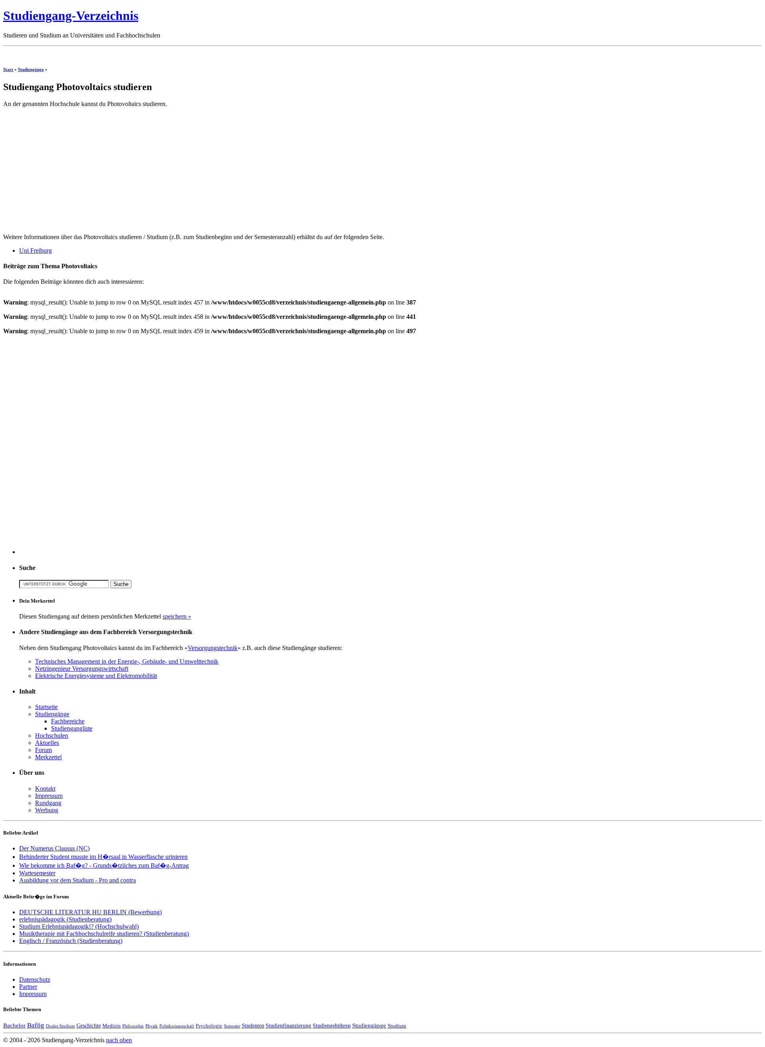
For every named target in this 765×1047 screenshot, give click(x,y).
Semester (232, 1026)
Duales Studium (60, 1026)
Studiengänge (31, 69)
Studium (397, 1026)
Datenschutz (34, 979)
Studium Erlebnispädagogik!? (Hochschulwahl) (79, 926)
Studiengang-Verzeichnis (70, 15)
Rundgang (48, 802)
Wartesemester (37, 873)
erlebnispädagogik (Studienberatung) (65, 919)
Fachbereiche (67, 721)
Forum (43, 749)
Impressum (49, 795)
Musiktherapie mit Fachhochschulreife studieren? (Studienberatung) (104, 933)
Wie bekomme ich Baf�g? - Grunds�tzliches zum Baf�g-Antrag (104, 865)
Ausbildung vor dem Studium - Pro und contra (77, 880)
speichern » (177, 616)
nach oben (119, 1040)
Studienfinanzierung (288, 1025)
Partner (28, 986)
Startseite (46, 706)
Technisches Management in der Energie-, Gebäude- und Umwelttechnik (126, 661)
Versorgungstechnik (212, 647)
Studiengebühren (332, 1025)
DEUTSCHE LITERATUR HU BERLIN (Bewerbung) (90, 912)
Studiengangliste (71, 728)
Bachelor (14, 1025)
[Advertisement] (148, 52)
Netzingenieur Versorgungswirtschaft (81, 668)
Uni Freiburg (35, 250)
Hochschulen (51, 735)
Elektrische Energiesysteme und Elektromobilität (96, 675)
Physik (151, 1026)
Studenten (253, 1025)
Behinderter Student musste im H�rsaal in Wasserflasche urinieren (103, 856)
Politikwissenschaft (176, 1026)
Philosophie (133, 1026)
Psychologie (209, 1026)
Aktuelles (47, 742)
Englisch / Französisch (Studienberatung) (70, 940)
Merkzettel (48, 757)
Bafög (35, 1025)
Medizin (111, 1026)
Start (8, 69)
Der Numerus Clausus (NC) (54, 848)
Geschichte (88, 1025)
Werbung (46, 810)
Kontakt (45, 788)
